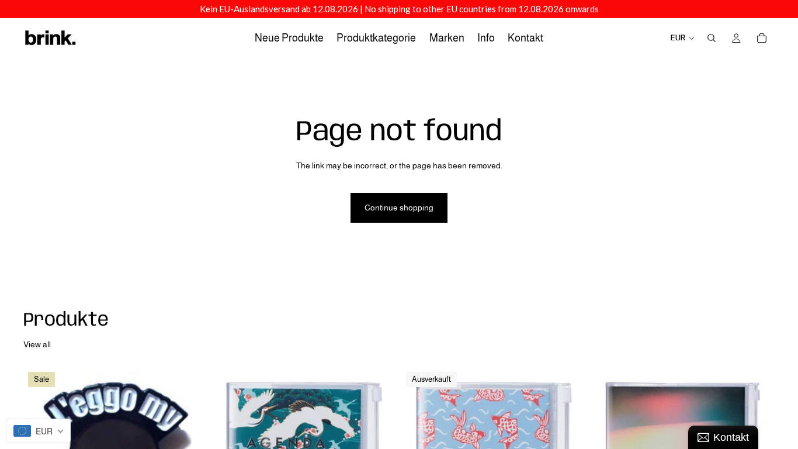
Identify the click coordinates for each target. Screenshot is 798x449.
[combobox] (38, 431)
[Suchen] (711, 38)
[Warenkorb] (762, 38)
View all (37, 344)
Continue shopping (399, 207)
